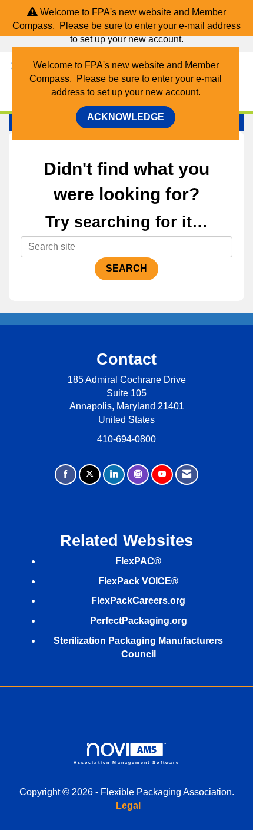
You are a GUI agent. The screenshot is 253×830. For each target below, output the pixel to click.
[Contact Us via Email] (186, 474)
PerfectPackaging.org (138, 621)
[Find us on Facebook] (65, 474)
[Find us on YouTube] (162, 474)
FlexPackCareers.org (138, 601)
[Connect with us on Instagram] (138, 474)
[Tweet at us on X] (90, 474)
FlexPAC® (138, 561)
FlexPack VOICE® (138, 581)
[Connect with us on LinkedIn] (114, 474)
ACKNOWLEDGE (125, 117)
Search (126, 268)
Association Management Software (127, 762)
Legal (128, 806)
